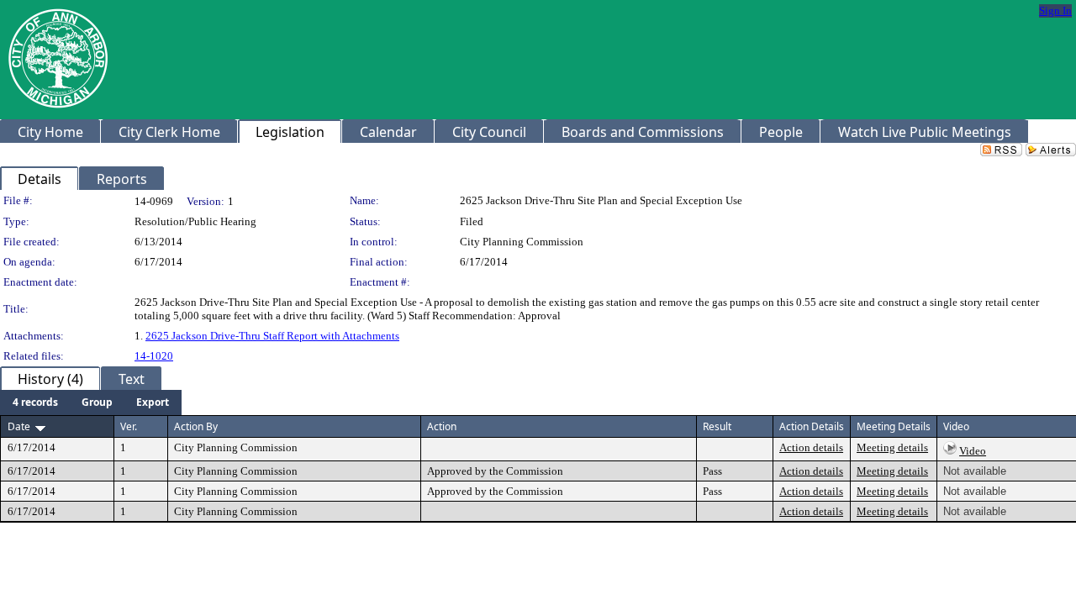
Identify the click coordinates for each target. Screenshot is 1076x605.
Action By (196, 426)
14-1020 (153, 356)
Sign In (1055, 10)
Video (972, 451)
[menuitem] (35, 402)
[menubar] (91, 402)
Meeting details (892, 447)
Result (717, 426)
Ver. (128, 426)
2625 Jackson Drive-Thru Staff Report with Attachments (272, 335)
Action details (811, 447)
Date (19, 426)
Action (441, 426)
